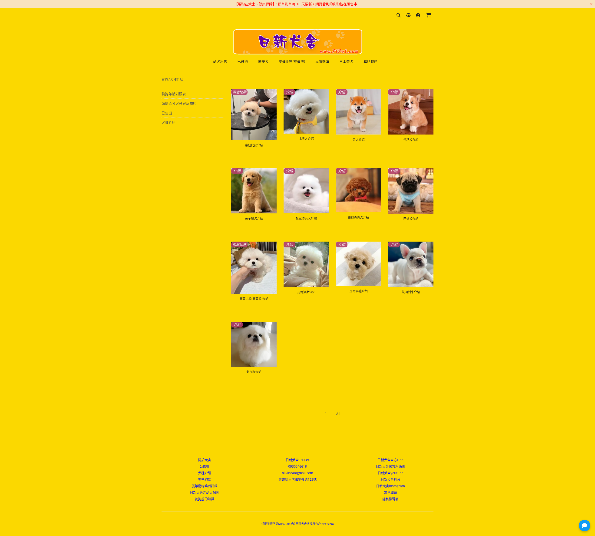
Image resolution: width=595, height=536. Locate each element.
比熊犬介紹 (306, 138)
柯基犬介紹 (410, 139)
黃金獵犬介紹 (254, 218)
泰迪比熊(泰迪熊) (292, 61)
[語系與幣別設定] (408, 15)
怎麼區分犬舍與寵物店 (179, 103)
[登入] (418, 15)
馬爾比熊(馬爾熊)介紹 (253, 299)
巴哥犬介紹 (410, 218)
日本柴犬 (346, 61)
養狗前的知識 (204, 499)
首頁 (165, 79)
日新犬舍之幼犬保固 (204, 492)
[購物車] (428, 15)
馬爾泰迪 (322, 61)
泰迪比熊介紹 (254, 145)
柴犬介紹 (359, 139)
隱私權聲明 (390, 499)
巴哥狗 (242, 61)
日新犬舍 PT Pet (297, 460)
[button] (584, 525)
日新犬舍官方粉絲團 (390, 466)
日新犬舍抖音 (390, 479)
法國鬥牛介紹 (411, 292)
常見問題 (390, 492)
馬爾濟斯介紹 (306, 292)
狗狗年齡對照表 (174, 93)
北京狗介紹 (253, 372)
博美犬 (263, 61)
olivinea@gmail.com (297, 473)
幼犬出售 (220, 61)
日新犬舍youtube (390, 473)
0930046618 (297, 466)
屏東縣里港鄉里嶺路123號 (297, 479)
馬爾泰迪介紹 (359, 291)
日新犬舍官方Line (390, 460)
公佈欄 (204, 466)
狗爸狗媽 (204, 479)
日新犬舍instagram (390, 486)
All (338, 413)
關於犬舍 (204, 460)
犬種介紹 (176, 79)
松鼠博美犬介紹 (306, 218)
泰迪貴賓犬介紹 (358, 217)
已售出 (167, 113)
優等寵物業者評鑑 (205, 486)
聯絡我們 (370, 61)
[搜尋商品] (399, 15)
